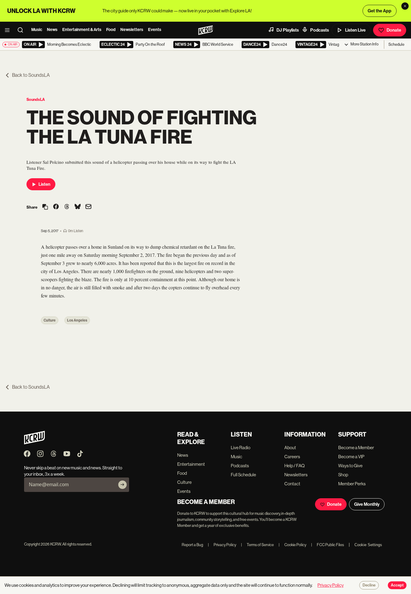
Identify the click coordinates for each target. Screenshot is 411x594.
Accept (397, 585)
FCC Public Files (327, 545)
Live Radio (240, 447)
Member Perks (352, 483)
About (290, 447)
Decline (369, 585)
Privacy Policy (222, 545)
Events (154, 29)
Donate (394, 30)
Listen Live (355, 30)
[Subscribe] (122, 484)
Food (111, 29)
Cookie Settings (368, 545)
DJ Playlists (288, 30)
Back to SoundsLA (31, 75)
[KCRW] (34, 442)
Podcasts (319, 30)
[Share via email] (88, 207)
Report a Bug (192, 545)
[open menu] (9, 30)
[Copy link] (45, 207)
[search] (22, 30)
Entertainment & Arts (81, 29)
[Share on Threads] (67, 207)
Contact (292, 483)
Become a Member (356, 447)
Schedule (396, 44)
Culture (50, 320)
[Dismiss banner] (405, 6)
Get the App (379, 11)
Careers (292, 456)
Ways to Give (350, 465)
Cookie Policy (292, 545)
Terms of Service (257, 545)
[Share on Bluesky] (78, 207)
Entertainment (191, 464)
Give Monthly (366, 504)
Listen (44, 184)
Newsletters (131, 29)
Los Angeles (77, 320)
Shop (343, 474)
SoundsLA (35, 99)
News (52, 29)
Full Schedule (243, 474)
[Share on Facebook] (56, 207)
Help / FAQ (294, 465)
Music (36, 29)
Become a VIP (351, 456)
